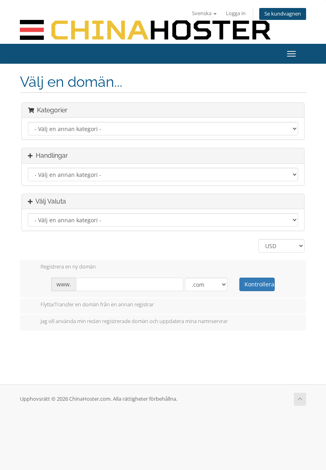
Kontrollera (259, 284)
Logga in (236, 13)
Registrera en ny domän (68, 266)
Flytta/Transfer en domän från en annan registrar (97, 304)
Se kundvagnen (282, 13)
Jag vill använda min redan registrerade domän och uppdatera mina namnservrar (134, 321)
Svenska (202, 13)
